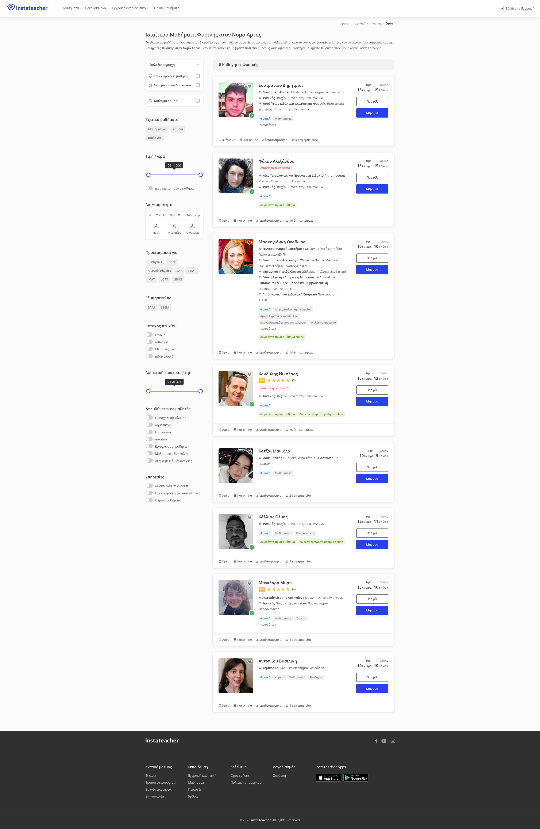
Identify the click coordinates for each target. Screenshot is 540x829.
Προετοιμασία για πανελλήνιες (177, 493)
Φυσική (376, 23)
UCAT (164, 279)
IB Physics (155, 262)
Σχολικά (360, 23)
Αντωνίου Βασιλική (278, 661)
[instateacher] (27, 3)
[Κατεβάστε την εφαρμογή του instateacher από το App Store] (328, 778)
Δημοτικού (163, 425)
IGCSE (172, 262)
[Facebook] (376, 741)
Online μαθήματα (166, 8)
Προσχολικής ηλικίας (170, 418)
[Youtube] (384, 742)
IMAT (151, 279)
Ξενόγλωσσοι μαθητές (171, 446)
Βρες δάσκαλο (95, 8)
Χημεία (178, 129)
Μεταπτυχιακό (165, 349)
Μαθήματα (71, 8)
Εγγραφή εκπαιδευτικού (130, 8)
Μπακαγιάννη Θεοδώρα (282, 242)
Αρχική (345, 23)
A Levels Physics (159, 271)
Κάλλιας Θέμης (273, 517)
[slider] (148, 175)
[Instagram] (393, 741)
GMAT (178, 279)
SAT (179, 271)
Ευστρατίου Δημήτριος (281, 85)
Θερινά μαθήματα (168, 500)
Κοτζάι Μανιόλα (274, 451)
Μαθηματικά (157, 129)
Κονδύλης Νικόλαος (278, 374)
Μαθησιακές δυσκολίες (172, 453)
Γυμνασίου (163, 432)
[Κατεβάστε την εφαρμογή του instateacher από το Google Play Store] (356, 778)
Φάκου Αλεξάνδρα (276, 161)
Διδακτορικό (164, 356)
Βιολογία (154, 138)
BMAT (192, 271)
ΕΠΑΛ (151, 307)
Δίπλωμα (161, 342)
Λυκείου (161, 439)
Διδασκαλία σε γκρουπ (171, 486)
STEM (165, 307)
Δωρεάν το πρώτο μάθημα (174, 188)
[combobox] (174, 64)
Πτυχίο (160, 335)
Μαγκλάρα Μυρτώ (277, 582)
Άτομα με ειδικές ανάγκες (173, 461)
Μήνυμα (372, 113)
